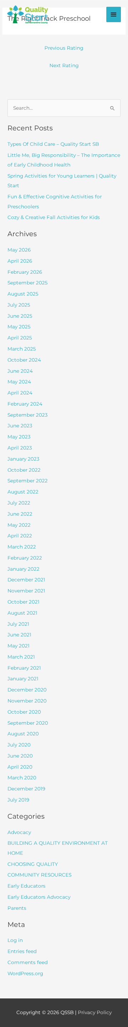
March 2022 (21, 547)
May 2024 (19, 381)
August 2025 (22, 294)
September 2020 (27, 723)
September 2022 (27, 480)
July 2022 (18, 503)
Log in (15, 940)
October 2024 (24, 360)
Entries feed (22, 951)
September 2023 (27, 415)
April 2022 (19, 536)
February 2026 (24, 272)
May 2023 (19, 437)
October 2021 (23, 602)
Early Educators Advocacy (38, 897)
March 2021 (21, 657)
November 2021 (26, 591)
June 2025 (19, 316)
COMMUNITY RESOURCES (39, 875)
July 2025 (18, 305)
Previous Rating (63, 48)
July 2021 (18, 624)
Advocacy (19, 832)
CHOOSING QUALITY (32, 864)
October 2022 (24, 470)
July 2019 (18, 800)
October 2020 (24, 712)
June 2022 (19, 514)
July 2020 (19, 745)
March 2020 (21, 777)
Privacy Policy (95, 1012)
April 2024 (19, 393)
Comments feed (27, 962)
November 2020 (27, 701)
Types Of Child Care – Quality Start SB (53, 144)
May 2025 (19, 326)
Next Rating (64, 65)
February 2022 (24, 558)
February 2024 (24, 404)
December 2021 (26, 579)
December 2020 (27, 690)
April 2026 (19, 261)
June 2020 (20, 756)
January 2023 (23, 459)
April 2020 (19, 767)
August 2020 (23, 733)
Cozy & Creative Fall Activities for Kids (53, 217)
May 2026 (19, 250)
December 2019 (26, 789)
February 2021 (24, 668)
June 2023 (19, 425)
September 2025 (27, 283)
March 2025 (21, 349)
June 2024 (20, 371)
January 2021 (22, 678)
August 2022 (22, 492)
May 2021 (18, 646)
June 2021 (19, 634)
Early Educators (26, 886)
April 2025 (19, 338)
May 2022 (19, 525)
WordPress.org (25, 973)
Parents (16, 908)
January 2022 (23, 569)
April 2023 (19, 448)
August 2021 (22, 613)
